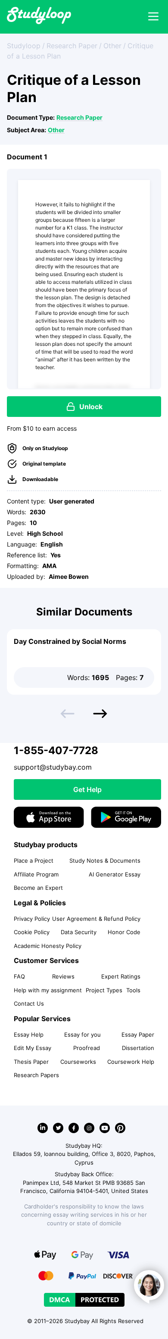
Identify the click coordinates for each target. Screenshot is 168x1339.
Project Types (104, 990)
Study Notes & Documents (104, 860)
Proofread (86, 1047)
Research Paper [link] (72, 45)
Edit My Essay (32, 1047)
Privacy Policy (32, 918)
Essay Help (29, 1034)
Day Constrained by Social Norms (70, 641)
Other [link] (112, 45)
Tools (133, 990)
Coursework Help (130, 1061)
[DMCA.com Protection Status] (84, 1300)
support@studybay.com (53, 767)
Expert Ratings (120, 976)
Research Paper (79, 117)
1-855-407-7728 (56, 750)
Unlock (91, 406)
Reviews (63, 976)
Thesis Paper (31, 1061)
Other (56, 130)
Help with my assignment (48, 990)
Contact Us (29, 1003)
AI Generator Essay (114, 874)
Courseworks (78, 1061)
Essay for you (82, 1034)
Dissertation (138, 1047)
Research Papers (36, 1075)
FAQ (19, 976)
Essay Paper (137, 1034)
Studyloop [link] (23, 45)
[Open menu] (153, 17)
